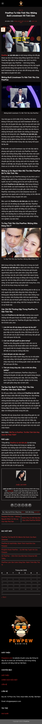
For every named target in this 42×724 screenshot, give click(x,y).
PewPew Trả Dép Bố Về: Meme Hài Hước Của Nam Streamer (18, 538)
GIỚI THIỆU (5, 675)
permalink (37, 512)
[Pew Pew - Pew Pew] (21, 3)
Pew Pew (10, 491)
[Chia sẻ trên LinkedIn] (29, 505)
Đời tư (21, 10)
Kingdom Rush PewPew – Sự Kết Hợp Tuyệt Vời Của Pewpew (19, 551)
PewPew (4, 55)
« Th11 (3, 597)
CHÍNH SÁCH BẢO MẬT (9, 680)
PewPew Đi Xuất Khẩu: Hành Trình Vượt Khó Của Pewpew (18, 544)
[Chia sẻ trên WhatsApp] (12, 505)
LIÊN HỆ (4, 684)
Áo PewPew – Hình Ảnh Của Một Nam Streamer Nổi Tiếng (19, 557)
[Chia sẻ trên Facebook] (15, 505)
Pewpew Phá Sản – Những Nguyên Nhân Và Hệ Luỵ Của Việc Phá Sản (10, 519)
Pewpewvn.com (6, 658)
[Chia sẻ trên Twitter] (19, 505)
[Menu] (2, 3)
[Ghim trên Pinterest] (26, 505)
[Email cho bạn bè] (22, 505)
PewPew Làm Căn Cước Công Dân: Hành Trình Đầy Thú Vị (20, 563)
